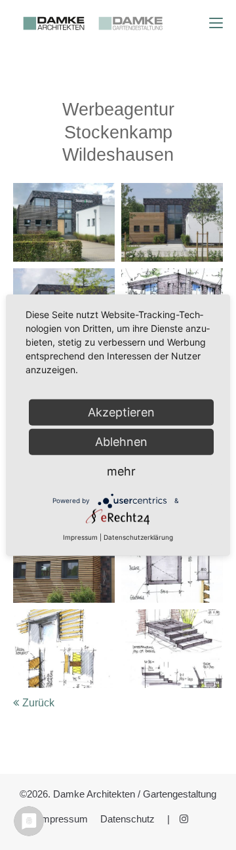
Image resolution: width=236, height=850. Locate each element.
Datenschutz (127, 819)
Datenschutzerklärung (138, 537)
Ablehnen (121, 442)
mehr (121, 471)
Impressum (63, 819)
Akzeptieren (121, 412)
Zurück (38, 702)
